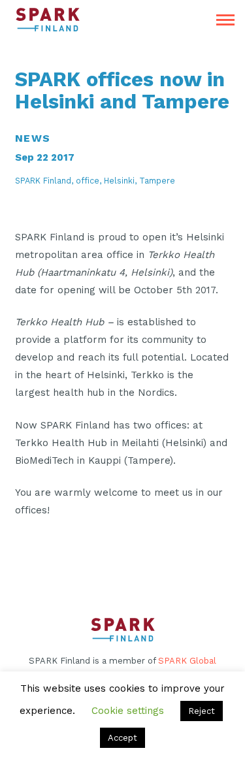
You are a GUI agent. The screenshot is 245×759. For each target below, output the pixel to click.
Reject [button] (201, 711)
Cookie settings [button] (127, 711)
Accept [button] (122, 738)
